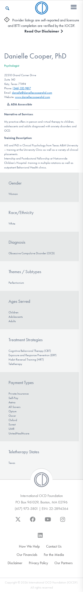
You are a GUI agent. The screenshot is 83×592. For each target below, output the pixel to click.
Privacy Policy (38, 563)
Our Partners (63, 563)
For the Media (54, 554)
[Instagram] (62, 521)
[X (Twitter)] (18, 521)
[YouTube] (48, 521)
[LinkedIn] (40, 537)
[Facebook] (33, 521)
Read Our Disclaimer (42, 31)
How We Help (29, 546)
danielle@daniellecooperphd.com (32, 92)
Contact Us (54, 546)
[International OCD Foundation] (42, 11)
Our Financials (27, 554)
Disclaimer (15, 563)
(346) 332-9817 (22, 88)
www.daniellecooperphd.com (32, 97)
